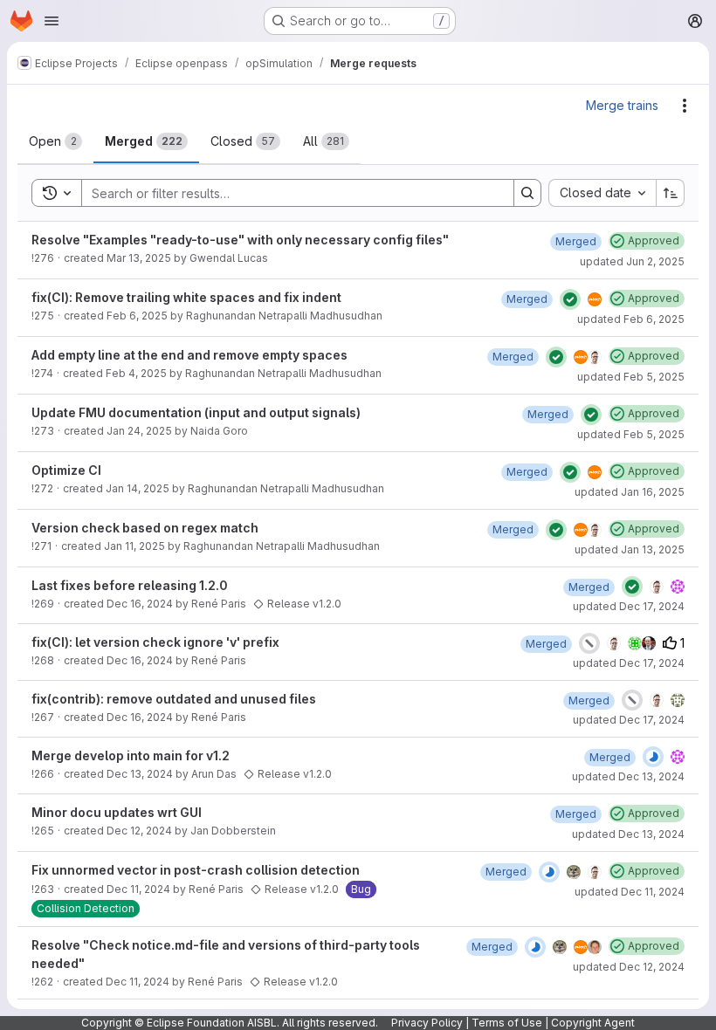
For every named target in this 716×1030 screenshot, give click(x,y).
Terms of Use (507, 1022)
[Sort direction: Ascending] (671, 193)
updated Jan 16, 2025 (630, 491)
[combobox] (602, 193)
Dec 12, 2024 (139, 830)
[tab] (55, 141)
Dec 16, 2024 (140, 603)
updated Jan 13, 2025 (630, 549)
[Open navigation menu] (51, 21)
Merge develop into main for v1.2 (130, 755)
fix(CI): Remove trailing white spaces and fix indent (186, 297)
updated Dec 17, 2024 (629, 606)
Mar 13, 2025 (139, 257)
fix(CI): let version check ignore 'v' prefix (155, 642)
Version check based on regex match (144, 527)
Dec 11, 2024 (138, 889)
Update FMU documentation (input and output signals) (196, 412)
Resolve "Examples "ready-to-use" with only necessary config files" (240, 239)
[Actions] (685, 106)
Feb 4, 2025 (136, 373)
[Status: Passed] (570, 299)
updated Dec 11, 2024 (630, 891)
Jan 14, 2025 (137, 488)
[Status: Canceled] (589, 643)
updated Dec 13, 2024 (628, 776)
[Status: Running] (653, 756)
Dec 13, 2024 (140, 773)
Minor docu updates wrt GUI (116, 812)
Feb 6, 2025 (137, 315)
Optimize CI (66, 470)
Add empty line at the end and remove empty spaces (189, 354)
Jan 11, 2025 (134, 546)
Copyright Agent (593, 1022)
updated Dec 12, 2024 (629, 966)
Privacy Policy (427, 1022)
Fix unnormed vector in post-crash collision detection (195, 869)
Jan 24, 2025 (139, 430)
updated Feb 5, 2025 (631, 376)
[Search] (527, 193)
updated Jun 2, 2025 (632, 261)
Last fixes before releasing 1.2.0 (129, 585)
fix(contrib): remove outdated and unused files (173, 698)
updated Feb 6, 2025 (631, 319)
